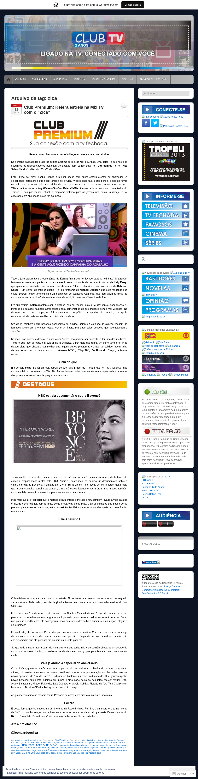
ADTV (145, 497)
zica (99, 753)
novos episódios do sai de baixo (52, 750)
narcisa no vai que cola (88, 747)
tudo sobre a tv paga (66, 753)
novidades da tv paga (26, 750)
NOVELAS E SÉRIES (103, 79)
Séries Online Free (151, 494)
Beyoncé (121, 740)
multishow (72, 747)
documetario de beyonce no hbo (87, 742)
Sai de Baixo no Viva (25, 753)
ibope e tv (110, 745)
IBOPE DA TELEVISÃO (46, 745)
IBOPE (31, 745)
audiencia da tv (109, 740)
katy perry (121, 745)
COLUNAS (128, 79)
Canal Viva (16, 742)
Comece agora (133, 4)
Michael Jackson (58, 747)
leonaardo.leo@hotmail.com (28, 740)
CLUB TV (20, 79)
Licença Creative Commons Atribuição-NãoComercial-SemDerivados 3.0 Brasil (161, 590)
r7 (90, 750)
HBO (24, 745)
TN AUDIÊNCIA (150, 490)
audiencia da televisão (90, 740)
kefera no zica (25, 747)
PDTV (167, 476)
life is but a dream (41, 747)
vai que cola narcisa (86, 753)
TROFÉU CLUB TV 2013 (153, 79)
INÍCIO (8, 79)
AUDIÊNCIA (60, 79)
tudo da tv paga (48, 753)
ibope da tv (64, 745)
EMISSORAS (39, 79)
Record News (98, 750)
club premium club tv (45, 742)
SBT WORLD (148, 480)
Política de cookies (94, 772)
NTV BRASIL (148, 483)
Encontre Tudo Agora (153, 487)
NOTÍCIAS (79, 79)
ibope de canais (97, 745)
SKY (38, 753)
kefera (14, 747)
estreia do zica (110, 742)
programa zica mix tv (78, 750)
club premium (28, 742)
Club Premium (61, 740)
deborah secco (63, 742)
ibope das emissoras (79, 745)
